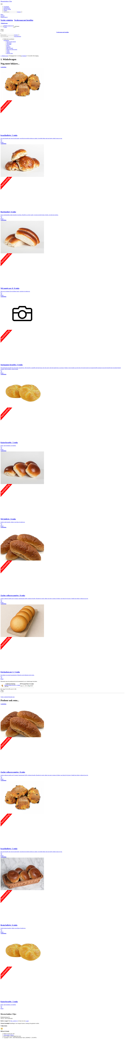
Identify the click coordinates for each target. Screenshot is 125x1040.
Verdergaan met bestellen (23, 20)
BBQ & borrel (9, 48)
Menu (2, 14)
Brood (7, 45)
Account (2, 15)
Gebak (7, 50)
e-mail (27, 1021)
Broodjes (8, 46)
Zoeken (19, 12)
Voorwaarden (6, 1035)
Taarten (8, 52)
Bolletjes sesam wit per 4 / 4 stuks (12, 685)
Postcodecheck (17, 36)
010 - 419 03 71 (14, 1021)
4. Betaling (23, 55)
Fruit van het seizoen (11, 41)
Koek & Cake (9, 53)
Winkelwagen (4, 17)
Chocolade (8, 44)
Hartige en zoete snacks (11, 49)
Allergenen (8, 43)
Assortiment (6, 40)
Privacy (12, 1035)
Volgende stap (11, 697)
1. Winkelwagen (4, 55)
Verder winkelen (7, 20)
